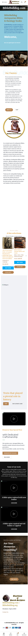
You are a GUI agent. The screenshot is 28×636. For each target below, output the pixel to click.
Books (19, 255)
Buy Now (8, 268)
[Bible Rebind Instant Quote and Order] (20, 242)
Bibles (15, 255)
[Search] (21, 2)
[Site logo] (14, 2)
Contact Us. (5, 612)
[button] (2, 255)
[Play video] (14, 58)
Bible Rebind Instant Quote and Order (19, 251)
